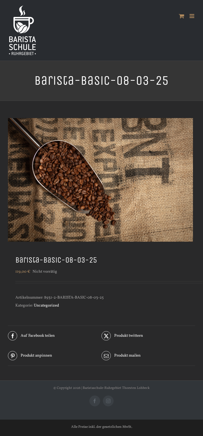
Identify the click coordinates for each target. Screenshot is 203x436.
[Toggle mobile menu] (192, 16)
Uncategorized (46, 305)
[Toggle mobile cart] (181, 16)
